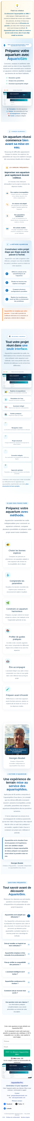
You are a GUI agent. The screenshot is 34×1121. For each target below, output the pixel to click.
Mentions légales (25, 1117)
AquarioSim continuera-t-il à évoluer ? (15, 982)
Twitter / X (20, 1104)
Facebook (8, 1104)
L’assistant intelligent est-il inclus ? (15, 973)
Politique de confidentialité (13, 1117)
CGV (3, 1117)
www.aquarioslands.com (18, 1097)
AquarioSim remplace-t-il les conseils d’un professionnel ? (15, 954)
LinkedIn (8, 1108)
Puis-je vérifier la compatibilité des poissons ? (15, 963)
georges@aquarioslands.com (19, 1095)
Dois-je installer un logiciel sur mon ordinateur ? (15, 944)
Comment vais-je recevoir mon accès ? (15, 992)
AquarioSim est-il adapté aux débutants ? (15, 916)
